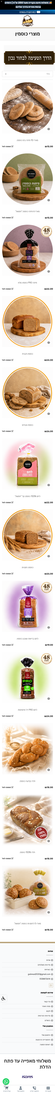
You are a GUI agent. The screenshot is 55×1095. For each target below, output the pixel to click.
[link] (48, 1089)
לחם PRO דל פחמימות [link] (27, 710)
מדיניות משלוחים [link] (44, 965)
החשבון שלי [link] (46, 1035)
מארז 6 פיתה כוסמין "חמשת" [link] (27, 211)
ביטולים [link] (47, 1020)
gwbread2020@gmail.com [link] (39, 974)
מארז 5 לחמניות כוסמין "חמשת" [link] (27, 923)
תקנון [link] (48, 1011)
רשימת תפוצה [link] (45, 1044)
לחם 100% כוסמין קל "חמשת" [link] (27, 496)
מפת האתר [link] (46, 1006)
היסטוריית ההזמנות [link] (43, 1040)
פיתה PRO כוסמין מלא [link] (27, 282)
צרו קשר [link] (47, 1001)
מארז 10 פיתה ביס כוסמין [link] (27, 140)
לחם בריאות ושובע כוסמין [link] (27, 638)
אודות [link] (48, 960)
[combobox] (27, 74)
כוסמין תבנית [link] (27, 354)
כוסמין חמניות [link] (27, 567)
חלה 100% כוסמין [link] (27, 852)
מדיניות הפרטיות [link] (44, 1016)
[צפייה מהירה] (48, 129)
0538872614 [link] (45, 979)
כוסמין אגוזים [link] (27, 425)
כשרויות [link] (47, 969)
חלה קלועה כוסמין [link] (27, 781)
